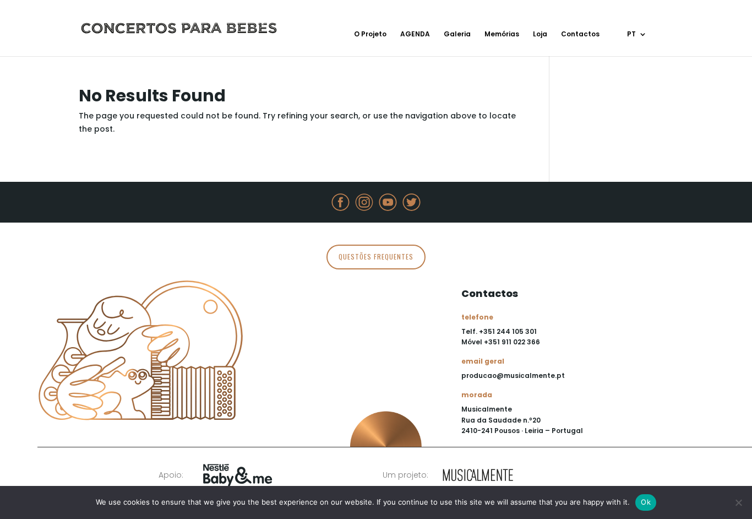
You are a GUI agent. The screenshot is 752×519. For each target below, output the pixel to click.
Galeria (457, 34)
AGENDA (415, 34)
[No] (738, 502)
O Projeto (370, 34)
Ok (646, 502)
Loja (540, 34)
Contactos (580, 34)
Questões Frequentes (376, 256)
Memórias (501, 34)
